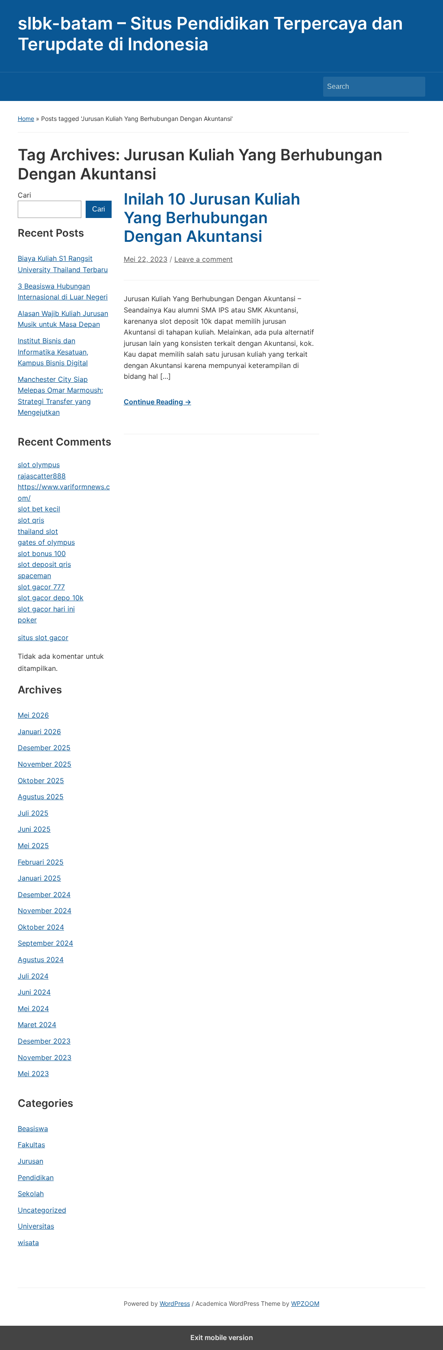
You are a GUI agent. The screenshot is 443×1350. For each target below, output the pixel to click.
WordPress (175, 1303)
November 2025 (44, 764)
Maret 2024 (37, 1024)
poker (27, 619)
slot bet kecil (39, 508)
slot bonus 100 (42, 553)
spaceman (34, 575)
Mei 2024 (33, 1008)
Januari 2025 (39, 878)
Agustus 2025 (41, 796)
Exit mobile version (221, 1337)
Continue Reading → (157, 401)
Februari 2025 (41, 862)
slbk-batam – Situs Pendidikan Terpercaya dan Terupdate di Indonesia (210, 34)
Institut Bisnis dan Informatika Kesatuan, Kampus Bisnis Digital (53, 351)
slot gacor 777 (41, 586)
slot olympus (39, 464)
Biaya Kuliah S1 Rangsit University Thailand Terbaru (63, 264)
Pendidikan (36, 1177)
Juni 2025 (34, 829)
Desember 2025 (44, 747)
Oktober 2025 (41, 780)
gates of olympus (46, 542)
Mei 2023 (33, 1073)
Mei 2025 (33, 845)
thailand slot (38, 531)
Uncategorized (42, 1210)
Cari (24, 195)
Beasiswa (33, 1128)
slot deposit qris (44, 564)
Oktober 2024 (41, 927)
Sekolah (31, 1193)
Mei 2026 (33, 715)
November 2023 (44, 1057)
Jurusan (30, 1161)
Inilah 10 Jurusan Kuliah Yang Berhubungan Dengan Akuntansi (212, 217)
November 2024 (44, 910)
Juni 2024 (34, 992)
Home (26, 118)
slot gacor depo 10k (50, 597)
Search (414, 86)
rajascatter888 (42, 476)
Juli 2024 (33, 976)
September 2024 (45, 943)
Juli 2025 (33, 813)
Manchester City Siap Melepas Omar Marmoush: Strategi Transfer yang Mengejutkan (60, 396)
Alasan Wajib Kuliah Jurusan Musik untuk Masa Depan (63, 319)
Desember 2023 (44, 1041)
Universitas (36, 1226)
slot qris (31, 520)
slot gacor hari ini (46, 609)
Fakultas (31, 1144)
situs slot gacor (43, 637)
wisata (28, 1242)
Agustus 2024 (41, 959)
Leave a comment (203, 259)
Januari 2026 (39, 731)
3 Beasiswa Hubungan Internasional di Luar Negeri (63, 292)
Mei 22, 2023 (145, 259)
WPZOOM (305, 1303)
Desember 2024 (44, 894)
